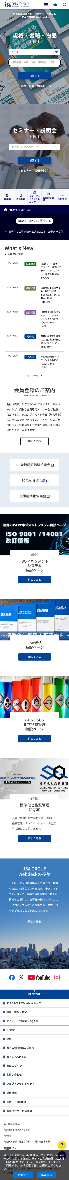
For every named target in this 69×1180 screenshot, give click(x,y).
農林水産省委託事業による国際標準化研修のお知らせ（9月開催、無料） (51, 341)
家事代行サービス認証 (19, 1111)
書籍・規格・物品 (16, 1012)
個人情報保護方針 (12, 1124)
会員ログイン (14, 1065)
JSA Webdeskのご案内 (20, 1047)
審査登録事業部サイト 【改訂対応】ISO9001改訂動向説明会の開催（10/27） (51, 294)
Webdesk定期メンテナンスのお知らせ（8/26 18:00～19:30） (51, 362)
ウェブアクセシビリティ (20, 1083)
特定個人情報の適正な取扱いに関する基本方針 (27, 1141)
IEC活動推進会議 (32, 480)
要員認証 (20, 199)
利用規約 (8, 1135)
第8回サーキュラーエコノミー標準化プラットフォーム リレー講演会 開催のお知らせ (51, 270)
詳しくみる (34, 441)
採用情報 (62, 199)
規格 (9, 1039)
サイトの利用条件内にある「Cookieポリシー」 (34, 1160)
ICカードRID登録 (16, 1102)
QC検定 (10, 1030)
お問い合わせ (14, 1074)
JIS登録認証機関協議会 (32, 464)
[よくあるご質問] (62, 1145)
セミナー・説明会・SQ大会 (22, 1021)
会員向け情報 (48, 199)
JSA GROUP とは (16, 1056)
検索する (34, 75)
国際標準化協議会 (33, 495)
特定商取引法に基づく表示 (17, 1129)
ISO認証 (7, 199)
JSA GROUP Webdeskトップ (23, 1003)
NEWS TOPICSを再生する (34, 220)
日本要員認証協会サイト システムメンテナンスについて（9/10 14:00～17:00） (51, 319)
